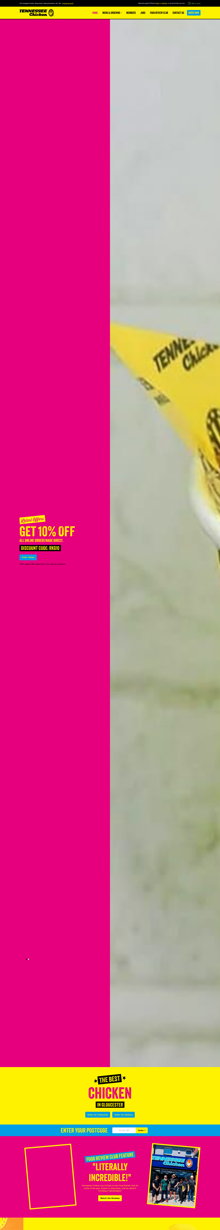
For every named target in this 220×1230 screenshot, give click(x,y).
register (164, 3)
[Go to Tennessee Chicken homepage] (36, 13)
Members (131, 13)
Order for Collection (97, 1114)
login (157, 3)
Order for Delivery (123, 1114)
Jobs (142, 13)
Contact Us (178, 13)
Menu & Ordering (111, 13)
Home (95, 13)
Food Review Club (159, 13)
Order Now (193, 12)
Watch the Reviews (110, 1198)
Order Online (28, 557)
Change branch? (68, 3)
